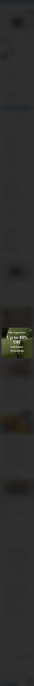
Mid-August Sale (17, 332)
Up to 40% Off (17, 340)
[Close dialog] (30, 330)
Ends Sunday (17, 347)
